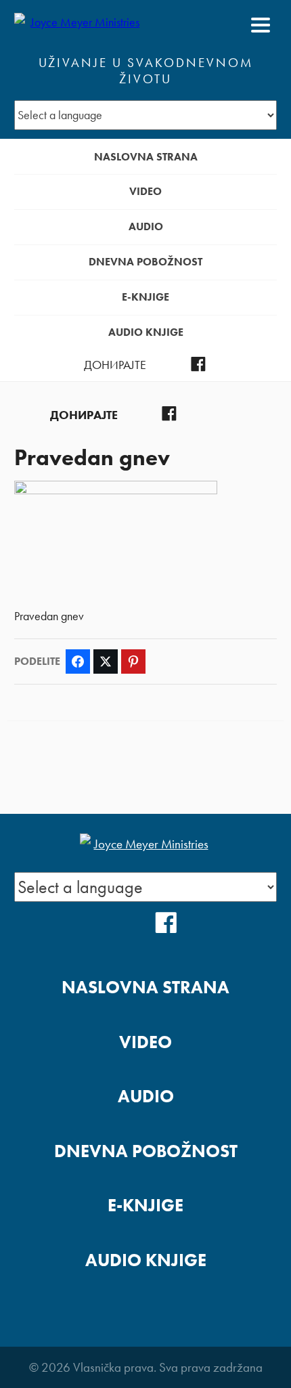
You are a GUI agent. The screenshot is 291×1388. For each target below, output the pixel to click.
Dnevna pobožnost (145, 262)
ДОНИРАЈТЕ (115, 364)
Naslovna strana (146, 157)
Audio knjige (145, 332)
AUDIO (146, 226)
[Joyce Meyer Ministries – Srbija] (80, 25)
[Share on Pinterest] (133, 661)
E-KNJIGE (145, 297)
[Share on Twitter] (105, 661)
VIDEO (145, 191)
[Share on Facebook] (78, 661)
